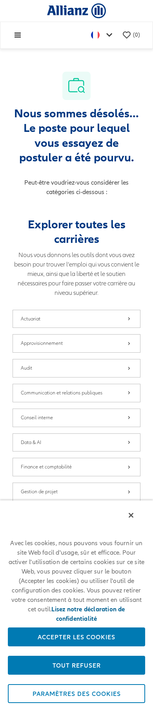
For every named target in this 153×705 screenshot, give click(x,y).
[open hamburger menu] (17, 35)
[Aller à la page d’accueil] (76, 10)
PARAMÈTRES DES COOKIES (77, 693)
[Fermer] (131, 515)
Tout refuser (77, 665)
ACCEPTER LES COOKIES (76, 636)
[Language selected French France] (103, 35)
